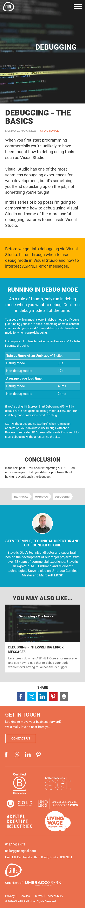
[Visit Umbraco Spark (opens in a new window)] (43, 884)
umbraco (41, 496)
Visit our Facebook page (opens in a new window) (6, 754)
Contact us (20, 738)
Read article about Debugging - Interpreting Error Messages (42, 638)
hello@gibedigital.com (20, 851)
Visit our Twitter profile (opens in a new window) (17, 754)
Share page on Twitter (31, 696)
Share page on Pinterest (53, 696)
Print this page (64, 696)
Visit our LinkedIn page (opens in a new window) (28, 754)
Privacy (10, 896)
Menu (78, 6)
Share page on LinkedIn (42, 696)
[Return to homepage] (8, 6)
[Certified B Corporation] (19, 783)
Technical (21, 496)
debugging (62, 496)
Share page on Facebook (21, 696)
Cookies (25, 896)
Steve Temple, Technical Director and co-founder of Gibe (42, 543)
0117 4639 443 (15, 844)
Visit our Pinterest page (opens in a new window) (38, 754)
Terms (38, 896)
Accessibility (55, 896)
